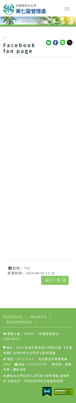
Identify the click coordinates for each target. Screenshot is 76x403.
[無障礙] (63, 391)
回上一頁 (52, 280)
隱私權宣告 (39, 317)
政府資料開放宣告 (19, 322)
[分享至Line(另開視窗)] (63, 43)
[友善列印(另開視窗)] (49, 43)
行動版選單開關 (67, 9)
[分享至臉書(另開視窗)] (56, 43)
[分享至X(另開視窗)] (70, 43)
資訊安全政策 (13, 317)
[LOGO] (24, 9)
